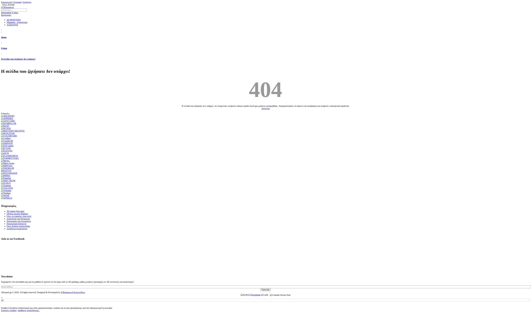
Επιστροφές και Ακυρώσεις (19, 221)
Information (6, 12)
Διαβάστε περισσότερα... (29, 310)
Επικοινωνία (6, 2)
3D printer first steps (15, 211)
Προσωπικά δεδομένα (16, 224)
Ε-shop (9, 13)
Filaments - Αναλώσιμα (17, 22)
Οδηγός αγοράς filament (17, 214)
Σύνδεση (27, 2)
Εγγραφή (17, 2)
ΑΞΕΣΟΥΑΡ (12, 25)
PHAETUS (6, 171)
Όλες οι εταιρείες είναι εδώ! (19, 216)
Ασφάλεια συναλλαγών (17, 229)
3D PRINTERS (14, 20)
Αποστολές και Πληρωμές (18, 219)
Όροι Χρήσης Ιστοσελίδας (18, 226)
